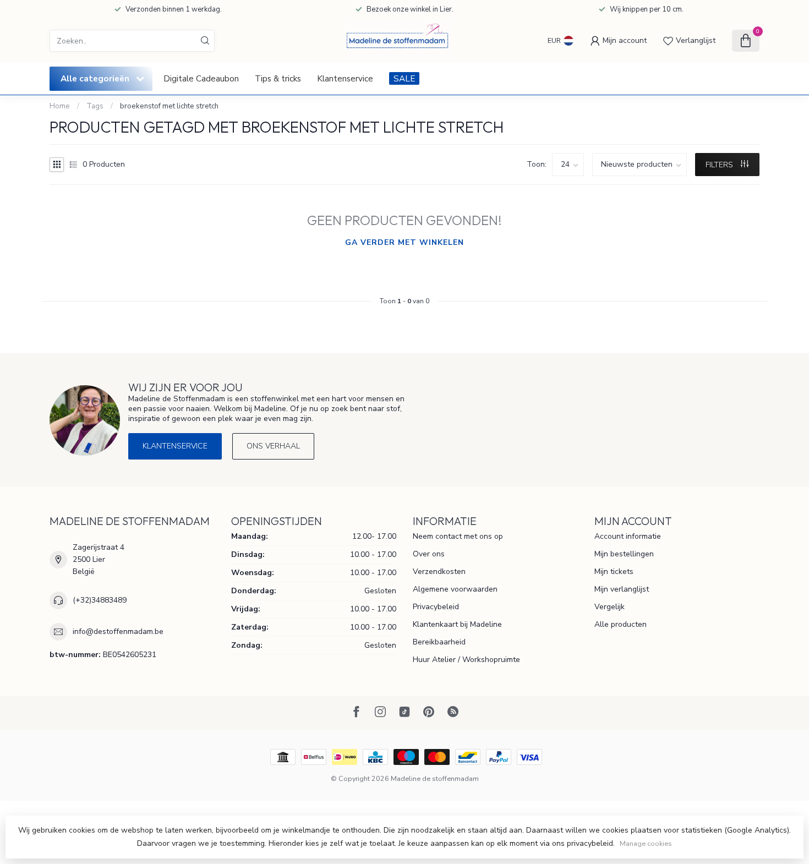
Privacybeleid (436, 606)
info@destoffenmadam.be (118, 631)
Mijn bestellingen (624, 554)
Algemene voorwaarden (455, 589)
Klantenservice (345, 78)
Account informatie (627, 536)
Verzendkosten (439, 571)
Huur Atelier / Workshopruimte (466, 659)
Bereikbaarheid (439, 642)
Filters (720, 165)
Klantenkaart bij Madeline (457, 624)
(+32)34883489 (100, 600)
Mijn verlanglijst (621, 589)
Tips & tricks (278, 78)
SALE (404, 78)
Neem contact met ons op (458, 536)
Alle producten (620, 624)
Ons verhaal (273, 446)
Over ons (429, 554)
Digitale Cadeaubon (201, 78)
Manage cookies (646, 843)
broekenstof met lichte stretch (169, 106)
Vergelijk (609, 606)
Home (60, 106)
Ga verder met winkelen (404, 242)
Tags (94, 106)
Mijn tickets (613, 571)
